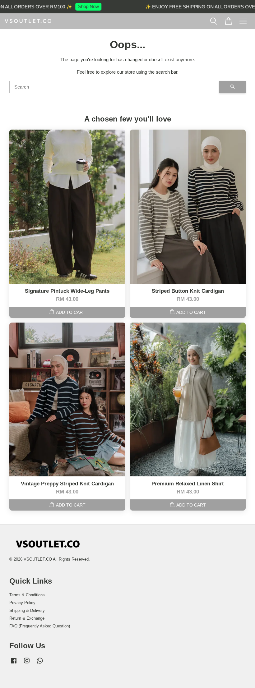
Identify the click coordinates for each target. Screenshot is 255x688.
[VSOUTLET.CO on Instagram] (26, 663)
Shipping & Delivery (27, 610)
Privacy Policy (22, 602)
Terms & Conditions (27, 595)
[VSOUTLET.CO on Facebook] (13, 663)
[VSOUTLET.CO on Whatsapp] (39, 663)
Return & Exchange (26, 618)
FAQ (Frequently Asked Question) (39, 626)
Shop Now (83, 6)
